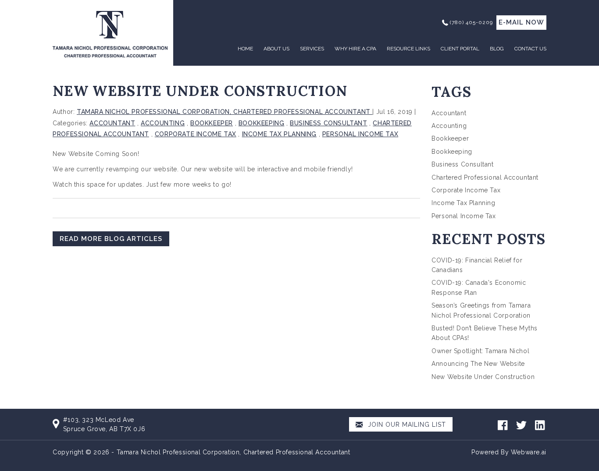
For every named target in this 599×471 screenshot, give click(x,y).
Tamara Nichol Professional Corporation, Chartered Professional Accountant (233, 452)
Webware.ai (528, 452)
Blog (497, 49)
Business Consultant (328, 123)
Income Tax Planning (279, 134)
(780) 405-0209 (471, 22)
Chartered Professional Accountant (484, 177)
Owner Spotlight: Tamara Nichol (480, 350)
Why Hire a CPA (355, 49)
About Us (276, 49)
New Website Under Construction (483, 376)
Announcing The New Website (478, 363)
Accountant (112, 123)
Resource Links (408, 49)
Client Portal (460, 49)
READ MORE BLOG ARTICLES (111, 239)
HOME (245, 49)
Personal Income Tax (360, 134)
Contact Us (530, 49)
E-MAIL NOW (521, 22)
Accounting (163, 123)
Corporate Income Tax (195, 134)
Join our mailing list (406, 424)
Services (312, 49)
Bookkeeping (262, 123)
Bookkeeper (211, 123)
